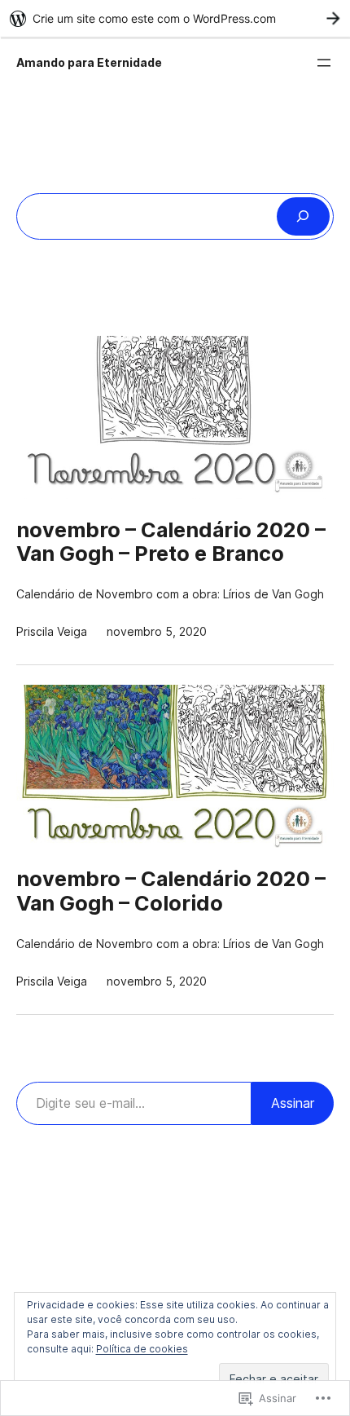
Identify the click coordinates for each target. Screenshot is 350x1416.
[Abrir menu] (324, 63)
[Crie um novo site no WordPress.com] (175, 18)
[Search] (303, 216)
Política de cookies (142, 1349)
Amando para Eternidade (89, 62)
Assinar (292, 1103)
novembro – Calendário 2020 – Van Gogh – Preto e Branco (171, 542)
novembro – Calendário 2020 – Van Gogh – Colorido (171, 891)
